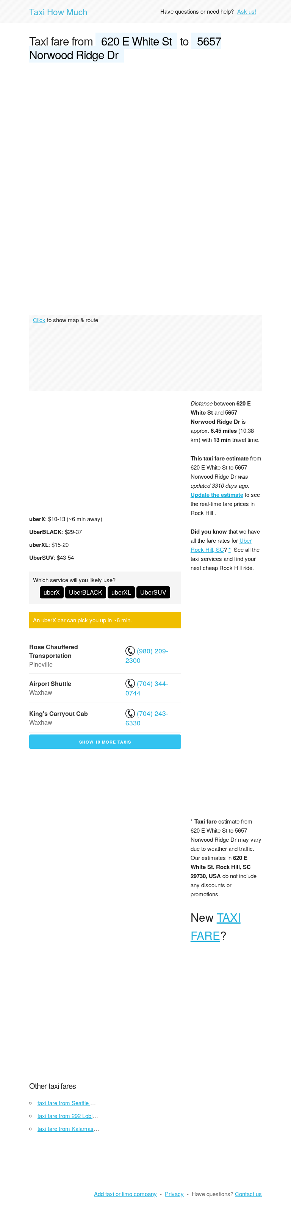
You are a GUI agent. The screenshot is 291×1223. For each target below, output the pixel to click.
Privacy (174, 1194)
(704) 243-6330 (146, 717)
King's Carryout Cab (58, 713)
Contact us (248, 1194)
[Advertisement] (145, 126)
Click (39, 320)
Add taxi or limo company (125, 1194)
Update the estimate (217, 494)
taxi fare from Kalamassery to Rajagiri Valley (92, 1128)
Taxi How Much (58, 11)
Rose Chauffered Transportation (53, 651)
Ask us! (246, 11)
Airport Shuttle (50, 683)
